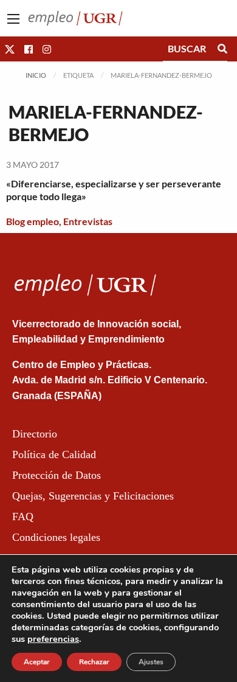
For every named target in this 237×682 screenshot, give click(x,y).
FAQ (22, 516)
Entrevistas (87, 221)
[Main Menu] (13, 19)
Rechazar (94, 662)
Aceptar (37, 662)
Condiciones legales (56, 537)
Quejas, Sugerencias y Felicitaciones (93, 496)
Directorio (34, 434)
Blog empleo (32, 221)
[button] (9, 48)
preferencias (53, 638)
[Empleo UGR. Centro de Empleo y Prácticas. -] (75, 17)
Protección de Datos (56, 475)
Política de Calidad (54, 454)
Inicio (36, 75)
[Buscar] (222, 49)
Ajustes (151, 662)
